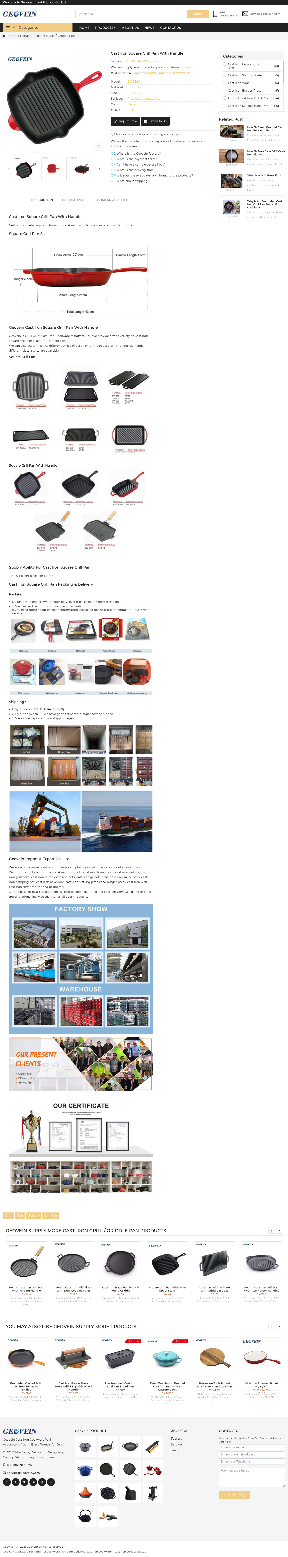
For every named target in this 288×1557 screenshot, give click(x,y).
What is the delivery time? (133, 170)
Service (176, 1444)
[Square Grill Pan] (167, 1262)
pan (20, 1215)
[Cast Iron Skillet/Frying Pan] (109, 1471)
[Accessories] (109, 1517)
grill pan (50, 1215)
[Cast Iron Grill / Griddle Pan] (131, 1471)
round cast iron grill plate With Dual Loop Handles (73, 1289)
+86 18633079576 (19, 1465)
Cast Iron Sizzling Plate (253, 75)
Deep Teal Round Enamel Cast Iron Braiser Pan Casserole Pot (167, 1386)
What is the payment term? (134, 159)
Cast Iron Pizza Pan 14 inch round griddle (120, 1289)
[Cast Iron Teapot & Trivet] (86, 1517)
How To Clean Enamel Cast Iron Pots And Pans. (265, 129)
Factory (176, 1438)
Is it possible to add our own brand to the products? (152, 175)
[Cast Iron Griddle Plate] (214, 1262)
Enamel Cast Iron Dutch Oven (253, 98)
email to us (158, 121)
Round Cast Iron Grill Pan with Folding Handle (26, 1289)
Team (175, 1450)
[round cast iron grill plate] (73, 1262)
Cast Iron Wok (253, 83)
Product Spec (75, 200)
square (33, 1215)
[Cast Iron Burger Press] (154, 1447)
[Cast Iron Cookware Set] (154, 1471)
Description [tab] (42, 200)
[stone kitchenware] (131, 1494)
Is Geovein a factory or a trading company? (145, 134)
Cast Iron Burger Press (253, 91)
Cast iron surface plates (130, 1551)
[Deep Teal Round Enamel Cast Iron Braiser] (167, 1357)
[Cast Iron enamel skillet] (261, 1357)
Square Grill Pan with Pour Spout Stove (167, 1289)
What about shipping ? (130, 181)
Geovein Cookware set (18, 1551)
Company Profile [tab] (112, 200)
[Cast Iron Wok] (131, 1447)
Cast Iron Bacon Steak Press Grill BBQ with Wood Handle (73, 1386)
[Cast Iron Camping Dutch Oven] (86, 1447)
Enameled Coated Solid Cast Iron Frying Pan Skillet (26, 1386)
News (149, 28)
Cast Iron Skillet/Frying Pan (253, 106)
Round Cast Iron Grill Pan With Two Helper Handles (261, 1289)
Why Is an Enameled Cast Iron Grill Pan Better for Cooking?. (264, 204)
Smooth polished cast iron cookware (87, 1551)
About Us (130, 28)
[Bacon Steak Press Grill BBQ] (73, 1357)
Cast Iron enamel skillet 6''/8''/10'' (261, 1385)
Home (84, 28)
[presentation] (8, 169)
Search (197, 14)
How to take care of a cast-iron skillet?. (266, 153)
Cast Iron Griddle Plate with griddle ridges (214, 1289)
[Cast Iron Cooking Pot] (86, 1494)
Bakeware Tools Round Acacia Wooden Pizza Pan (214, 1385)
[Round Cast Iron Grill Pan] (26, 1262)
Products (25, 36)
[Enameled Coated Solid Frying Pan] (26, 1357)
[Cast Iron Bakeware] (109, 1494)
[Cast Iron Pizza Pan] (120, 1262)
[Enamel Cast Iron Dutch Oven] (86, 1471)
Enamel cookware (47, 1551)
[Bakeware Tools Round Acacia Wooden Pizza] (214, 1357)
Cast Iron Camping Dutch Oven (253, 66)
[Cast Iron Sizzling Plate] (109, 1447)
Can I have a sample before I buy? (138, 164)
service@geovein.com (23, 1473)
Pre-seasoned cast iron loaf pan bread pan (120, 1385)
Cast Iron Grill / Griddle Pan (54, 36)
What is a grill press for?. (264, 175)
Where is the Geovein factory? (136, 153)
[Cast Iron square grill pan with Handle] (25, 168)
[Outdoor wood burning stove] (154, 1494)
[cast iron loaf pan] (120, 1357)
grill (8, 1215)
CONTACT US (170, 28)
